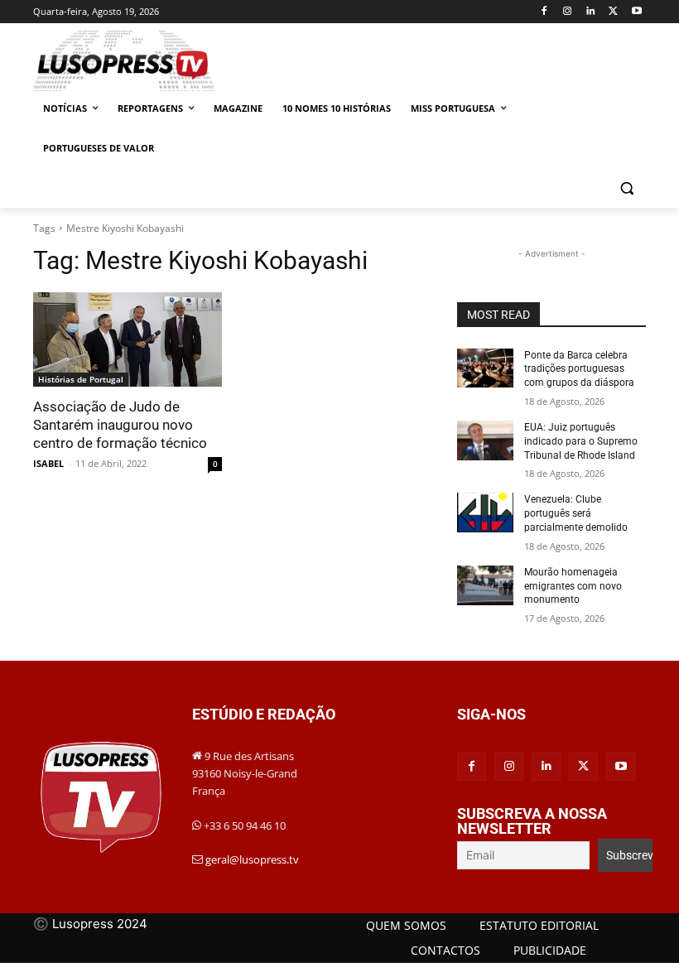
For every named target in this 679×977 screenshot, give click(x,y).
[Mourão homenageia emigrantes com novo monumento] (485, 585)
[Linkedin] (590, 12)
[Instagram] (567, 12)
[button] (626, 188)
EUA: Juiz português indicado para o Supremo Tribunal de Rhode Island (581, 441)
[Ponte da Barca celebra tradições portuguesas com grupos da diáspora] (485, 368)
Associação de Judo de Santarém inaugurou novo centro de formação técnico (120, 424)
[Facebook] (544, 12)
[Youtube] (636, 12)
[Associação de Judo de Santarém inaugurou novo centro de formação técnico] (127, 339)
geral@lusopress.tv (252, 859)
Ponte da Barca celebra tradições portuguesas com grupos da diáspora (579, 369)
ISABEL (48, 463)
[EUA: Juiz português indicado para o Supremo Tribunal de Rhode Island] (485, 440)
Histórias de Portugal (80, 379)
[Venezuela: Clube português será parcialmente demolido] (485, 512)
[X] (613, 12)
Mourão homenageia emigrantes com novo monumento (573, 586)
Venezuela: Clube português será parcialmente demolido (576, 513)
